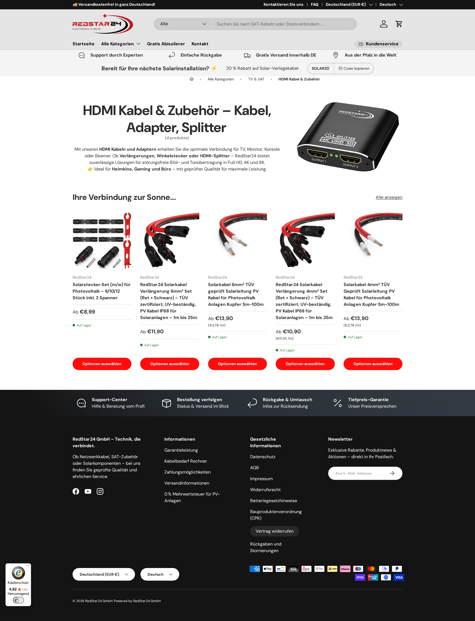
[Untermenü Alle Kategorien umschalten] (138, 43)
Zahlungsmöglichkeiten (187, 472)
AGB (254, 468)
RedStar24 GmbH (98, 601)
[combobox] (255, 24)
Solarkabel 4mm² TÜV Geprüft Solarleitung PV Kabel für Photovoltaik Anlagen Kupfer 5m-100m (371, 294)
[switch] (18, 600)
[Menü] (27, 566)
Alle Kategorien (117, 44)
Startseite (84, 44)
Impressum (261, 479)
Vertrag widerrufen (275, 531)
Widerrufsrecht (265, 490)
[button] (399, 24)
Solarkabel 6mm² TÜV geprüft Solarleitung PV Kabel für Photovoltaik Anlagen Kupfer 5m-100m (236, 294)
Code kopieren (356, 68)
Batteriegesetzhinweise (273, 500)
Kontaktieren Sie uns (283, 4)
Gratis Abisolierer (166, 44)
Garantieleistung (181, 450)
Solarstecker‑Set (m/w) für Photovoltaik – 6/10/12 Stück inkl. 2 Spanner (102, 291)
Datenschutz (262, 457)
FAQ (314, 4)
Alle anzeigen (389, 197)
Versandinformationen (186, 483)
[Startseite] (192, 79)
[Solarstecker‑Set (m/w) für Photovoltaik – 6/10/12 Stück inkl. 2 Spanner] (102, 240)
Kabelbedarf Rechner (185, 461)
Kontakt (200, 44)
